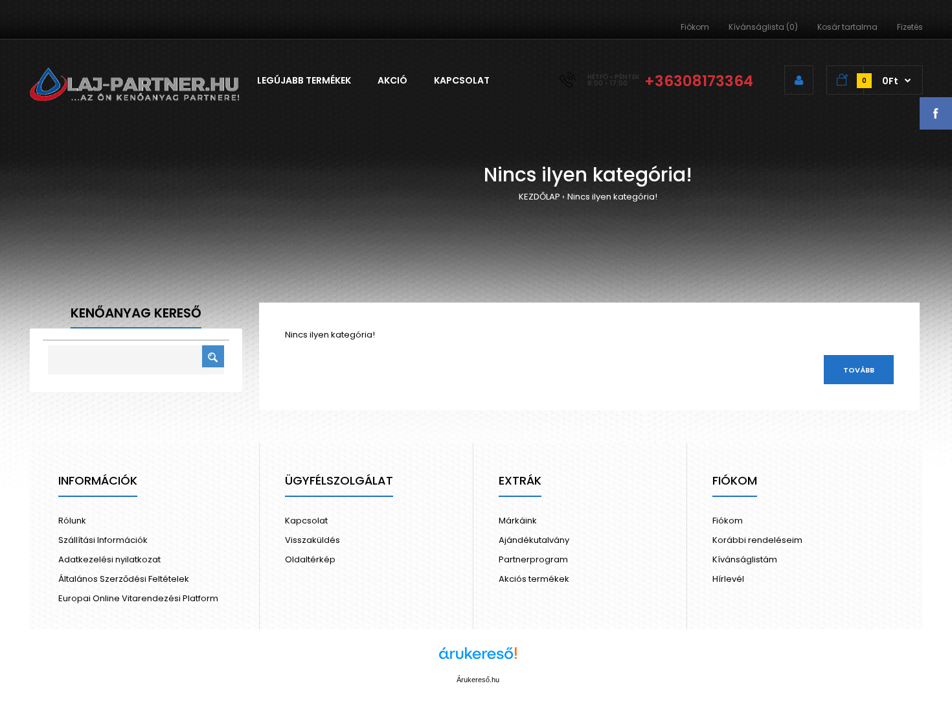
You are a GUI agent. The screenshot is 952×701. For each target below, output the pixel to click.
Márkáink (518, 520)
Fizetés (910, 26)
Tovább (858, 370)
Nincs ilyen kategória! (612, 196)
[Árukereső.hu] (478, 660)
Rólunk (72, 520)
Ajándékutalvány (534, 540)
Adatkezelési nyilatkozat (109, 559)
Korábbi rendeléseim (757, 540)
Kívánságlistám (744, 559)
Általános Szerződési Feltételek (123, 579)
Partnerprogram (533, 559)
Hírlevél (728, 579)
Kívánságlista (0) (763, 26)
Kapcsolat (306, 520)
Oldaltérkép (310, 559)
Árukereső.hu (478, 680)
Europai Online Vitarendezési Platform (138, 598)
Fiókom (695, 26)
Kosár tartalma (847, 26)
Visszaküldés (312, 540)
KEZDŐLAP (539, 196)
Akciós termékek (534, 579)
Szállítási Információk (103, 540)
